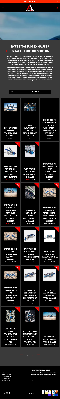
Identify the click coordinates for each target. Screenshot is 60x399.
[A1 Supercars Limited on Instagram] (7, 392)
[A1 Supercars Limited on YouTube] (9, 392)
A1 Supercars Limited (34, 391)
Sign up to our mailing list (40, 370)
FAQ (3, 372)
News (3, 385)
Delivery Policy (6, 376)
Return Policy (6, 378)
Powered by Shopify (30, 393)
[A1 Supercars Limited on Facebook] (2, 392)
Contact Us (5, 382)
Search (4, 370)
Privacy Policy (6, 380)
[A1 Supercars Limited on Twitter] (4, 392)
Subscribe (53, 380)
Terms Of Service (7, 374)
